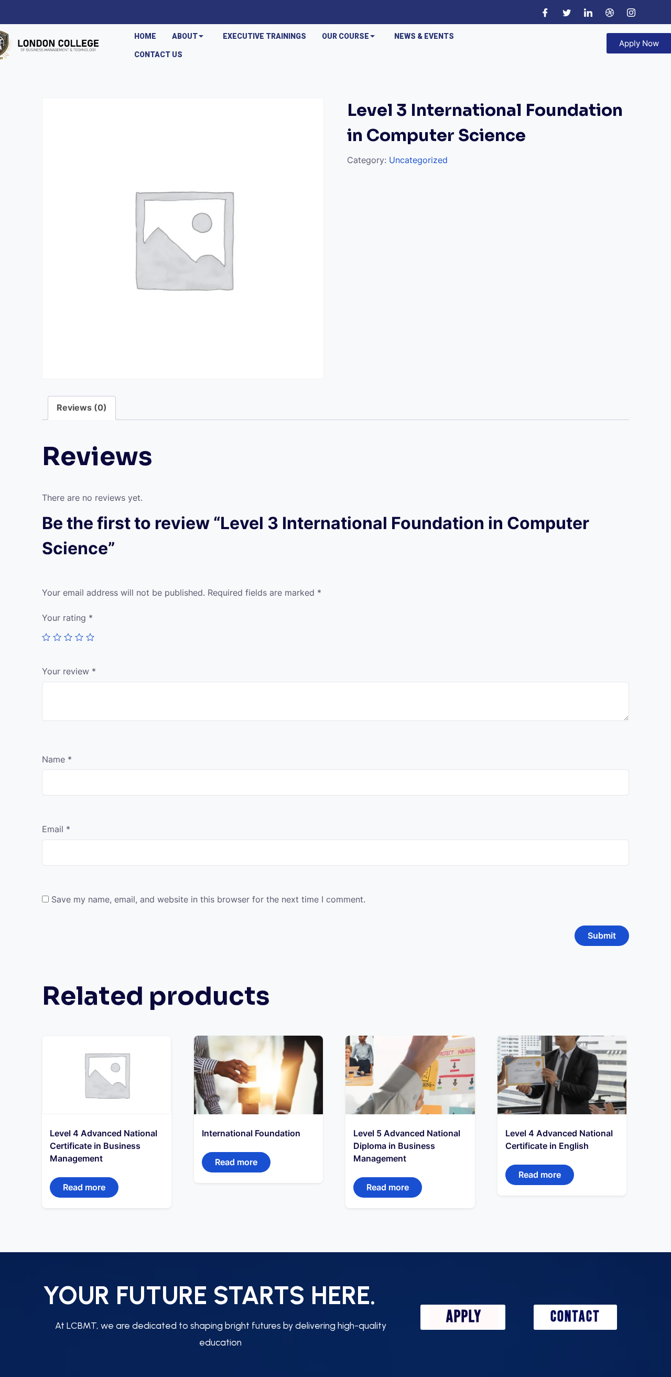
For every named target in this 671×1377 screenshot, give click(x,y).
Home (145, 36)
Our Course (345, 36)
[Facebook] (545, 12)
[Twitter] (567, 12)
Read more (84, 1187)
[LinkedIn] (588, 12)
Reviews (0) (82, 407)
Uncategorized (418, 160)
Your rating (67, 617)
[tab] (82, 407)
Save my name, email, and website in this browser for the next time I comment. (208, 899)
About (185, 36)
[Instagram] (631, 12)
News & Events (424, 36)
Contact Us (158, 54)
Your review (69, 671)
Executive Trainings (264, 36)
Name (57, 759)
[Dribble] (610, 12)
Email (56, 829)
